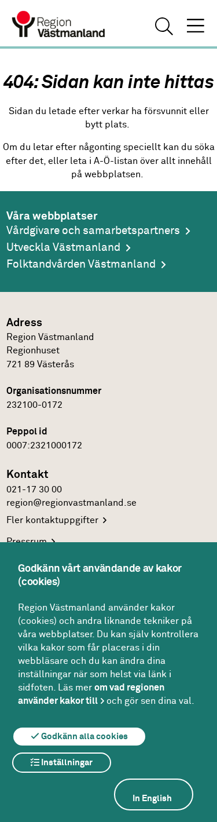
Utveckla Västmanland (63, 247)
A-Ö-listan (116, 161)
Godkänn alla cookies (83, 736)
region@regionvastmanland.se (71, 503)
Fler (52, 520)
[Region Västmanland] (59, 25)
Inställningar (66, 762)
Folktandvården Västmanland (81, 264)
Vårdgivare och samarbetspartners (93, 230)
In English (152, 798)
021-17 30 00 (34, 490)
